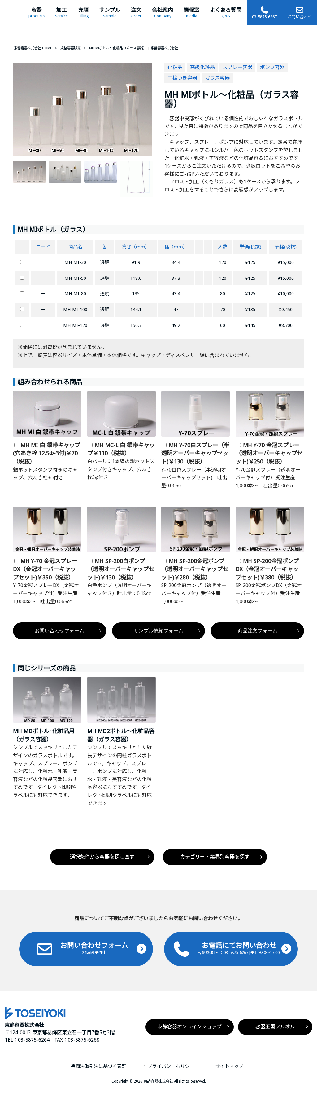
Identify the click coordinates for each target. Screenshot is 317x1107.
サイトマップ (229, 1066)
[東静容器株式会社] (35, 1018)
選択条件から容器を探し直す (102, 857)
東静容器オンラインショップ (189, 1027)
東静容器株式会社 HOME (33, 48)
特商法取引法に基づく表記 (98, 1066)
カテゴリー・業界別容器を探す (215, 857)
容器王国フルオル (275, 1027)
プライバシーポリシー (171, 1066)
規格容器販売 (70, 48)
